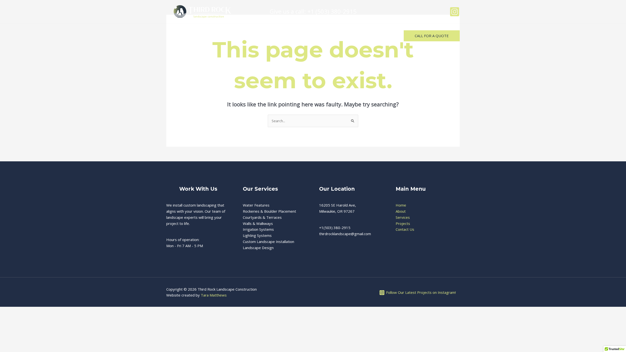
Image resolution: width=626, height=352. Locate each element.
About (202, 35)
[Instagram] (454, 12)
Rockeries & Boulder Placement (269, 211)
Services (228, 35)
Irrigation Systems (258, 229)
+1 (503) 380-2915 (332, 11)
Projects (256, 35)
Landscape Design (258, 247)
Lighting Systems (257, 235)
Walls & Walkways (258, 223)
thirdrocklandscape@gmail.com (345, 233)
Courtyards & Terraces (262, 217)
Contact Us (288, 35)
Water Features (256, 205)
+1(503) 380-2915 (334, 227)
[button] (432, 35)
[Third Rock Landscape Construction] (201, 11)
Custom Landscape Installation (268, 241)
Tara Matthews (214, 295)
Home (178, 35)
